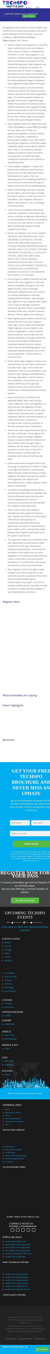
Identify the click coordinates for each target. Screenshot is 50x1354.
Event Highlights (13, 705)
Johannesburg (10, 1038)
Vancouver (9, 1007)
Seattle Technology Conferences (18, 1253)
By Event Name (18, 922)
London (8, 1015)
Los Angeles (10, 973)
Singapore (9, 1064)
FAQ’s (7, 1124)
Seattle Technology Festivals (16, 1274)
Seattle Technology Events (15, 1241)
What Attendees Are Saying (20, 695)
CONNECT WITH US (21, 1223)
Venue (7, 1115)
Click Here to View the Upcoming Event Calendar (25, 928)
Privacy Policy (10, 1339)
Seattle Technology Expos (15, 1256)
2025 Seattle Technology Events (18, 1244)
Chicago (8, 949)
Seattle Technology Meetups (16, 1280)
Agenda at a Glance (13, 1112)
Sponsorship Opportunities (16, 1155)
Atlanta (8, 942)
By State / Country (37, 922)
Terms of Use (19, 37)
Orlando (8, 980)
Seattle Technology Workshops (17, 1289)
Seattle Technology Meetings (16, 1277)
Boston (8, 946)
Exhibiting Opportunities (14, 1158)
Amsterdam (10, 1024)
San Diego (9, 987)
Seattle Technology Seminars (17, 1283)
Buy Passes (10, 1146)
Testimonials (10, 1152)
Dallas (7, 953)
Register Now (11, 602)
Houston (8, 960)
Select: (8, 922)
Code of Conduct (25, 1339)
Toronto (8, 1003)
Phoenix (8, 984)
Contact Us (9, 1161)
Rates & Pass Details (13, 1149)
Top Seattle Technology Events (17, 1250)
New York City (11, 976)
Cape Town (9, 1035)
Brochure (9, 740)
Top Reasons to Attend (14, 1121)
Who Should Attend (13, 1118)
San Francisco (11, 991)
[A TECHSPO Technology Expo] (24, 1213)
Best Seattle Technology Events (17, 1247)
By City (27, 922)
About (7, 1109)
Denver (8, 957)
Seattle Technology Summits (16, 1286)
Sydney (8, 1074)
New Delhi (9, 1061)
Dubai (7, 1048)
